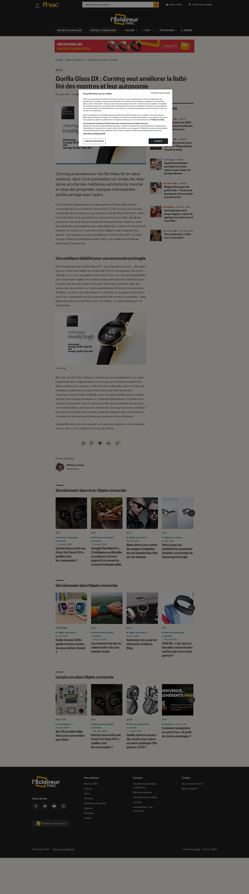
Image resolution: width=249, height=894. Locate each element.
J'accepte (158, 141)
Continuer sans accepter (160, 93)
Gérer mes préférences (94, 141)
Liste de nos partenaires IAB (94, 134)
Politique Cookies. (157, 120)
